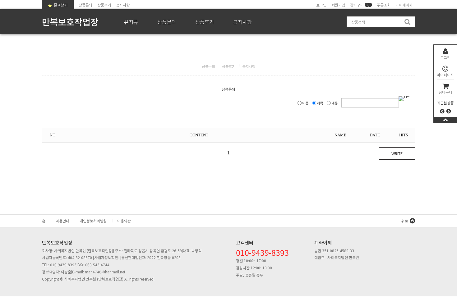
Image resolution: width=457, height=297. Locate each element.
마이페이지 (445, 74)
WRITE (397, 153)
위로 (404, 220)
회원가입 (338, 4)
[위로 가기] (445, 120)
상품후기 (104, 4)
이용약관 (124, 220)
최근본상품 (445, 102)
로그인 (445, 57)
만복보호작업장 (70, 22)
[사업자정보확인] (106, 257)
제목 (320, 102)
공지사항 (123, 4)
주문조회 (383, 4)
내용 (334, 102)
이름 (305, 102)
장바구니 (445, 92)
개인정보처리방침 (93, 220)
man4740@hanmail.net (105, 271)
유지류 (131, 21)
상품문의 (85, 4)
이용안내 (62, 220)
